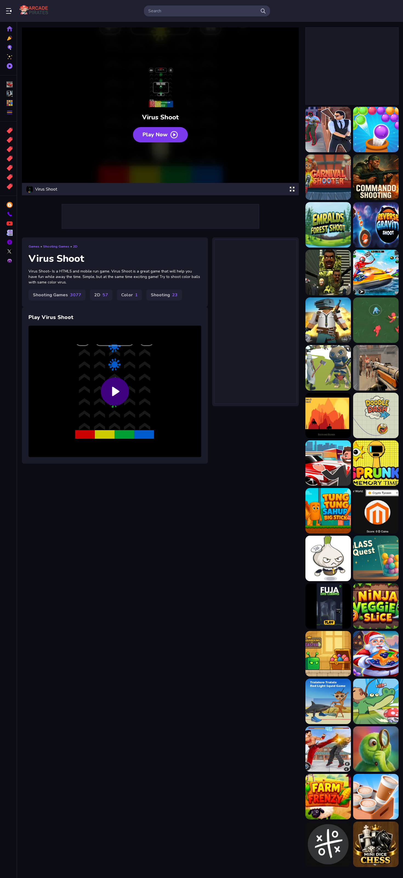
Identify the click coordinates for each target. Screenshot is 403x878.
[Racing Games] (8, 84)
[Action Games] (8, 93)
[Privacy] (8, 260)
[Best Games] (8, 47)
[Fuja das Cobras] (328, 606)
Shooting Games (56, 246)
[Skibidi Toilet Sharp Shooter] (328, 272)
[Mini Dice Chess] (376, 844)
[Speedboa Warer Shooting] (376, 272)
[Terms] (8, 232)
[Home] (8, 28)
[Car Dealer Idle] (328, 463)
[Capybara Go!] (376, 701)
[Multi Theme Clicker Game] (376, 510)
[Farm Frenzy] (328, 796)
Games (34, 246)
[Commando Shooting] (376, 177)
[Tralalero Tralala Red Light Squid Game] (328, 701)
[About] (8, 242)
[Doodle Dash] (376, 415)
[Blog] (8, 205)
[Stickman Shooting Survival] (376, 320)
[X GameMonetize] (8, 251)
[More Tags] (8, 186)
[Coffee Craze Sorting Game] (376, 796)
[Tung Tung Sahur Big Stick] (328, 510)
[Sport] (8, 140)
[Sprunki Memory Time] (376, 463)
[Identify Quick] (376, 749)
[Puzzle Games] (8, 103)
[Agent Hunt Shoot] (328, 129)
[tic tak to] (328, 844)
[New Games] (8, 38)
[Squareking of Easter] (328, 653)
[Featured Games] (8, 56)
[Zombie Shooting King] (376, 368)
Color (129, 295)
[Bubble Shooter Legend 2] (376, 129)
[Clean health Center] (328, 558)
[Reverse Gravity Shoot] (376, 225)
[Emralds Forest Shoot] (328, 225)
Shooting (164, 295)
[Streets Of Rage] (328, 749)
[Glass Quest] (376, 558)
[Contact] (8, 214)
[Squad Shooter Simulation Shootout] (328, 320)
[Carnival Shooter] (328, 177)
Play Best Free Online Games (35, 11)
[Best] (8, 177)
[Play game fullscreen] (292, 189)
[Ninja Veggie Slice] (376, 606)
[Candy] (8, 130)
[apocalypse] (8, 158)
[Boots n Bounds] (328, 415)
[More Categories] (8, 112)
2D (75, 246)
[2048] (8, 168)
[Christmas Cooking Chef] (376, 653)
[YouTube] (8, 223)
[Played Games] (8, 66)
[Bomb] (8, 149)
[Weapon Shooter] (328, 368)
